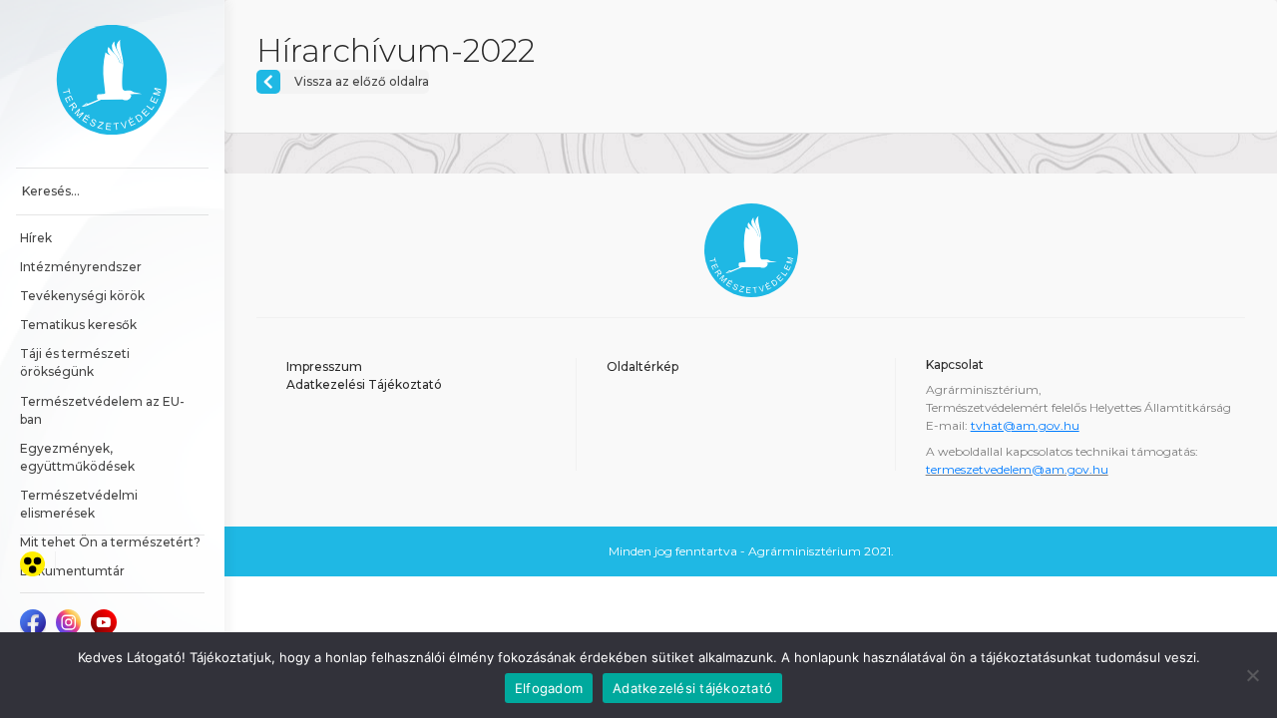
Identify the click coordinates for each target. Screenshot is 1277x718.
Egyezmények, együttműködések (77, 457)
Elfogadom (549, 688)
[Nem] (1252, 675)
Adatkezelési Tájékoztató (364, 384)
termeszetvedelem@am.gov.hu (1017, 469)
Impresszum (324, 366)
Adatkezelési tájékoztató (692, 688)
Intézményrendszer (81, 266)
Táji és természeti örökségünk (76, 362)
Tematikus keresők (78, 324)
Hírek (36, 237)
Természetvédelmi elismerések (80, 504)
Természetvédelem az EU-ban (102, 410)
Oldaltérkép (642, 366)
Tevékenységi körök (82, 295)
